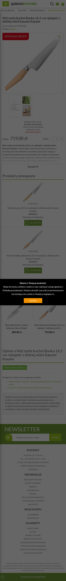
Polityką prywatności (13, 290)
